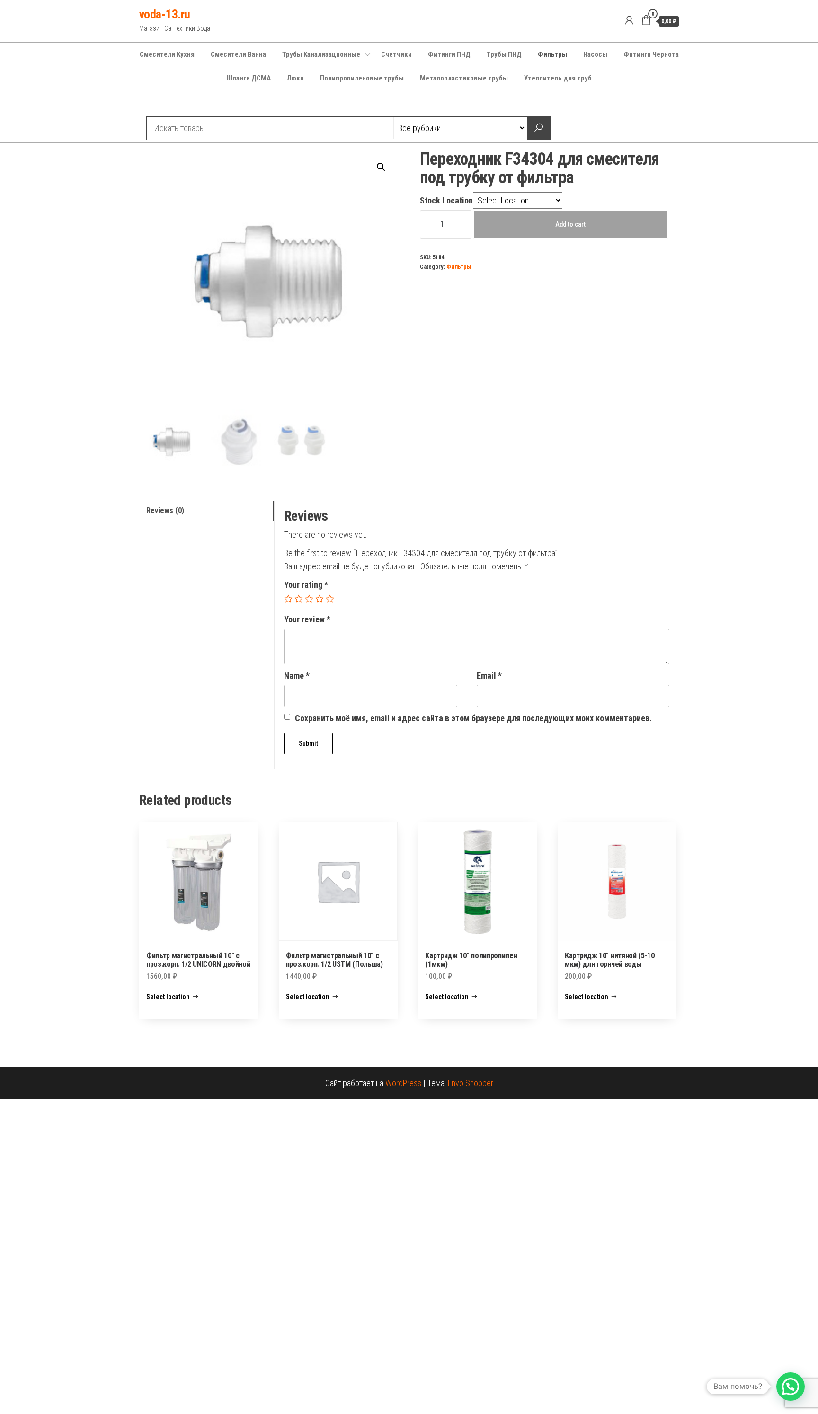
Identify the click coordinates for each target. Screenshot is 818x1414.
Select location (168, 996)
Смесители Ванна (238, 54)
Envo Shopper (470, 1083)
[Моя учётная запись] (629, 20)
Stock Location (446, 200)
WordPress (403, 1083)
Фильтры (552, 54)
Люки (295, 78)
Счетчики (396, 54)
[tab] (206, 511)
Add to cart (570, 224)
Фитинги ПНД (449, 54)
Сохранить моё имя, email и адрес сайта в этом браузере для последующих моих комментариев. (473, 718)
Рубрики (173, 104)
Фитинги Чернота (651, 54)
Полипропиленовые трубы (362, 78)
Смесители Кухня (167, 54)
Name (297, 675)
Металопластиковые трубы (464, 78)
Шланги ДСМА (249, 78)
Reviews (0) (165, 510)
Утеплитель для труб (558, 78)
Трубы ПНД (504, 54)
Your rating (306, 585)
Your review (307, 619)
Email (489, 675)
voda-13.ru (164, 14)
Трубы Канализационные (321, 54)
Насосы (595, 54)
